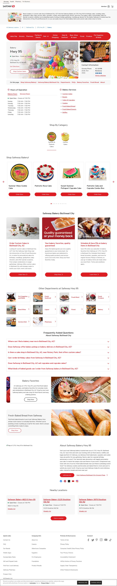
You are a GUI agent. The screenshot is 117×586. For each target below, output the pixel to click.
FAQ (4, 544)
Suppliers (34, 553)
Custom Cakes (67, 94)
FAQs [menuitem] (74, 82)
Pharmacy (18, 1)
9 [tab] (65, 203)
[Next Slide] (113, 182)
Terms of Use (64, 540)
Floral (76, 309)
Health (12, 1)
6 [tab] (60, 203)
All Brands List (7, 578)
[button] (105, 6)
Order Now (23, 194)
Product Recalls (37, 566)
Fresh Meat (76, 297)
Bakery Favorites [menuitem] (83, 82)
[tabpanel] (19, 180)
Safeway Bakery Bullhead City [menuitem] (48, 82)
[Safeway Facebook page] (88, 540)
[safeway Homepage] (9, 6)
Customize (33, 583)
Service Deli (23, 322)
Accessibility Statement (68, 557)
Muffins (64, 112)
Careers (34, 544)
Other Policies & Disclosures (69, 570)
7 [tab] (62, 203)
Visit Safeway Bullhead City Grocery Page (92, 475)
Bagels (64, 97)
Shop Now (63, 274)
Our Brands (6, 548)
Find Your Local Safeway (11, 566)
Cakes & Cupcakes (68, 100)
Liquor (50, 309)
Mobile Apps (7, 553)
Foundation (35, 561)
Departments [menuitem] (65, 82)
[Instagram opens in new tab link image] (101, 540)
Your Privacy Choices (66, 553)
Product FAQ (7, 574)
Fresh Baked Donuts (69, 109)
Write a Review (100, 76)
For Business (26, 1)
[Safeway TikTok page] (110, 540)
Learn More (99, 274)
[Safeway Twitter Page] (93, 540)
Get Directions (14, 67)
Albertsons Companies (39, 548)
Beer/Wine (23, 309)
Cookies (65, 103)
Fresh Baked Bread (68, 106)
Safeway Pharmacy (9, 570)
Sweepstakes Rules (9, 557)
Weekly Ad (11, 509)
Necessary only (83, 582)
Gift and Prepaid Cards (10, 561)
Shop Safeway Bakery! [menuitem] (28, 82)
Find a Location (60, 518)
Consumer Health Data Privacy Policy (72, 548)
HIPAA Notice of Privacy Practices (71, 561)
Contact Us (6, 540)
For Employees (36, 557)
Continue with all (96, 582)
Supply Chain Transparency (68, 566)
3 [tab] (54, 203)
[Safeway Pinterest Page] (97, 540)
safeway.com (68, 475)
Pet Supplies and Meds (23, 297)
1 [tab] (51, 203)
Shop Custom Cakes (19, 71)
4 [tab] (56, 203)
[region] (58, 583)
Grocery (6, 1)
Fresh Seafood (50, 297)
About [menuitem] (102, 82)
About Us (35, 540)
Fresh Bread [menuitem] (94, 82)
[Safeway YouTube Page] (106, 540)
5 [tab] (58, 203)
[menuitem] (13, 36)
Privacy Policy (64, 544)
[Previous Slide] (3, 182)
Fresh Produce (103, 297)
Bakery (103, 309)
